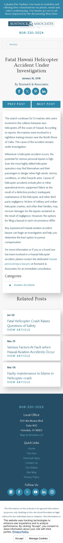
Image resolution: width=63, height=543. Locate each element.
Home (31, 448)
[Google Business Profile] (11, 492)
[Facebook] (19, 492)
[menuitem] (31, 448)
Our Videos (31, 467)
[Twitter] (27, 492)
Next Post (46, 104)
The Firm (31, 453)
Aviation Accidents (24, 285)
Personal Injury (31, 458)
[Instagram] (52, 492)
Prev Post (16, 104)
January (13, 44)
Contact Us (31, 463)
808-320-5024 (31, 33)
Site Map (32, 472)
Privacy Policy (31, 477)
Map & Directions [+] (31, 435)
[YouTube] (35, 492)
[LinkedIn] (44, 492)
